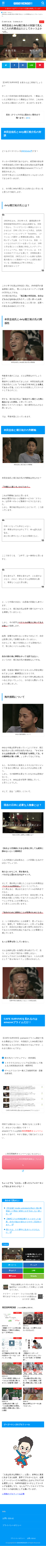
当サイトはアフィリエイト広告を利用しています (24, 8)
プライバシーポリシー (11, 1525)
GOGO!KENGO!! (23, 3)
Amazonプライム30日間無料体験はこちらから (23, 1162)
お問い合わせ (8, 1518)
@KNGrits (25, 151)
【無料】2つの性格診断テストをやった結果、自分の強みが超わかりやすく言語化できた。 (24, 1222)
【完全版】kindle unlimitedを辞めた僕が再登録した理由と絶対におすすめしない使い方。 (24, 1211)
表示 (28, 118)
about (6, 1244)
